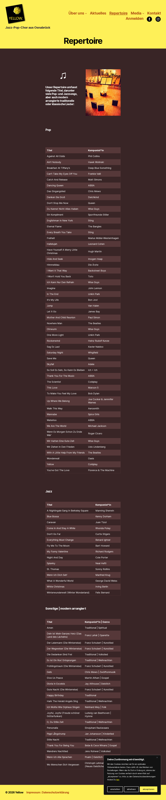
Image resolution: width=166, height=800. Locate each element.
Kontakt (154, 13)
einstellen (115, 789)
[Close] (158, 757)
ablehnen (131, 789)
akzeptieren (148, 789)
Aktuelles (98, 13)
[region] (132, 775)
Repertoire (118, 13)
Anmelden (134, 18)
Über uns (76, 13)
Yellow (19, 792)
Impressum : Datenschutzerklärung (47, 792)
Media (136, 13)
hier (117, 780)
